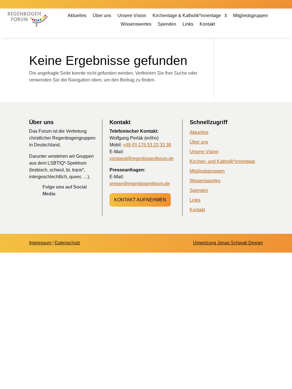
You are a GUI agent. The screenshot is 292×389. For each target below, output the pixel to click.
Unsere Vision (131, 16)
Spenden (167, 24)
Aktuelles (77, 16)
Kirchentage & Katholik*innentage (187, 16)
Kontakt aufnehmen (140, 199)
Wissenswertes (136, 24)
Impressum (40, 242)
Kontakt (207, 24)
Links (187, 24)
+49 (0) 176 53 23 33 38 (147, 144)
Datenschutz (67, 242)
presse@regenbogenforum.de (140, 183)
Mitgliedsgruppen (250, 16)
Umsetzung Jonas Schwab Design (228, 242)
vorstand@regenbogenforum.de (142, 158)
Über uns (102, 16)
